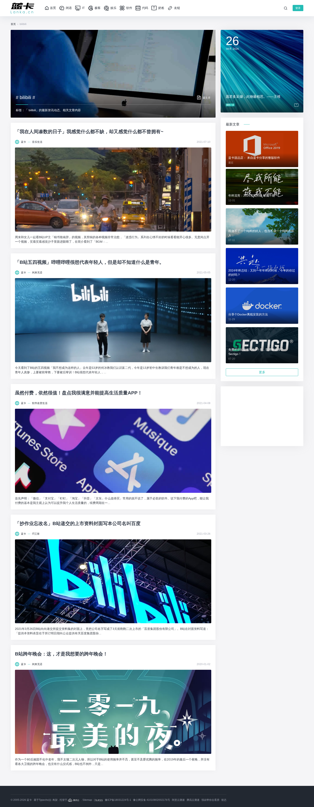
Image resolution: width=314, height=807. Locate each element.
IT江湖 (35, 533)
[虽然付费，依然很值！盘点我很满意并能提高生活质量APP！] (113, 451)
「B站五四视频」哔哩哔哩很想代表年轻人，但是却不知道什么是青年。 (89, 262)
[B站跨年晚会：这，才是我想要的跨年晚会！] (113, 712)
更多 (262, 372)
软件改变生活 (39, 403)
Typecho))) (45, 799)
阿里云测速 (178, 799)
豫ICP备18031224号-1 (118, 799)
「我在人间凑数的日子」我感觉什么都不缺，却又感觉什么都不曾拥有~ (89, 131)
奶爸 (160, 8)
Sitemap (87, 799)
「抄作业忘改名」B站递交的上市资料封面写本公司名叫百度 (78, 523)
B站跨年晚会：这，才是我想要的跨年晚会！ (61, 654)
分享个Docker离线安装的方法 (248, 314)
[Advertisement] (262, 416)
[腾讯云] (74, 799)
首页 (53, 8)
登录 (298, 8)
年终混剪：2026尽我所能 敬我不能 (251, 195)
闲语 (68, 8)
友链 (176, 8)
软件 (128, 8)
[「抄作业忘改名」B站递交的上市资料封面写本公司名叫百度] (113, 581)
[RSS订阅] (99, 799)
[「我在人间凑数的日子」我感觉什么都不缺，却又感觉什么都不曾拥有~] (113, 189)
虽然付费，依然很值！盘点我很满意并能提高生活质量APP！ (78, 392)
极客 (97, 8)
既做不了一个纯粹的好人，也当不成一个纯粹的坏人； (261, 233)
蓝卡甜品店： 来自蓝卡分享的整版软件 (254, 157)
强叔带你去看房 (210, 799)
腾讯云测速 (193, 799)
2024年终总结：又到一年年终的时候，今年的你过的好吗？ (261, 272)
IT (83, 8)
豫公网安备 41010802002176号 (151, 799)
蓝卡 (23, 141)
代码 (144, 8)
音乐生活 (37, 141)
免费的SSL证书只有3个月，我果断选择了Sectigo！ (255, 352)
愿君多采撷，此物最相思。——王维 (253, 96)
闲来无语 (37, 272)
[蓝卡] (22, 8)
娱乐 (113, 8)
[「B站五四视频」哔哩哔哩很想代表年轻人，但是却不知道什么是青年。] (113, 320)
